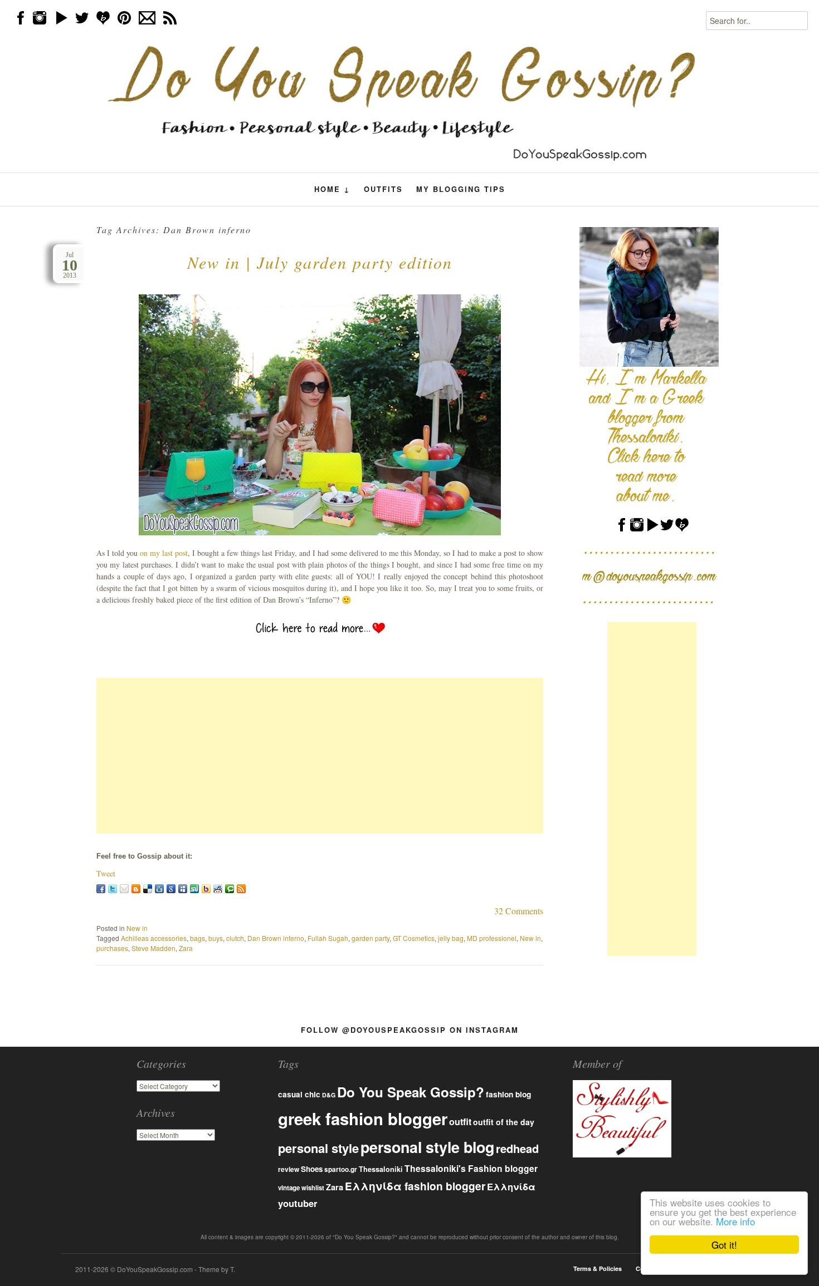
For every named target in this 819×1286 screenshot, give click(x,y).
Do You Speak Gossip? (410, 1091)
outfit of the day (503, 1121)
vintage (289, 1188)
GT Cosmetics (414, 938)
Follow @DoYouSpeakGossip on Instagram (410, 1029)
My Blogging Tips (460, 189)
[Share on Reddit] (217, 888)
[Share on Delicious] (147, 888)
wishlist (312, 1187)
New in (137, 928)
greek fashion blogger (362, 1118)
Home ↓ (332, 189)
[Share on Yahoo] (206, 888)
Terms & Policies (597, 1268)
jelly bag (451, 938)
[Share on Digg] (159, 888)
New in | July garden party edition (319, 262)
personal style (318, 1148)
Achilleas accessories (154, 938)
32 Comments (518, 911)
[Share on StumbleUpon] (194, 888)
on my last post (164, 553)
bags (197, 938)
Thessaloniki (381, 1169)
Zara (186, 948)
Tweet (105, 873)
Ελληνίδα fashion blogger (415, 1186)
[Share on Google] (171, 888)
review (288, 1169)
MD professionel (491, 938)
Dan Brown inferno (275, 938)
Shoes (312, 1169)
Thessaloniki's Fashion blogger (471, 1168)
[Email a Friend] (124, 888)
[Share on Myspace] (182, 888)
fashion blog (508, 1094)
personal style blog (427, 1146)
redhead (517, 1148)
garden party (370, 938)
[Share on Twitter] (112, 888)
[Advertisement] (319, 756)
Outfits (383, 189)
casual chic (299, 1094)
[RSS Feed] (241, 888)
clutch (235, 938)
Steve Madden (153, 948)
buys (215, 938)
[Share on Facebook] (100, 888)
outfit (460, 1121)
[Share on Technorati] (229, 888)
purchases (112, 948)
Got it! (724, 1244)
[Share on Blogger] (135, 888)
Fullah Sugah (328, 938)
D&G (328, 1095)
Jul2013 (69, 265)
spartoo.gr (340, 1169)
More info (735, 1221)
